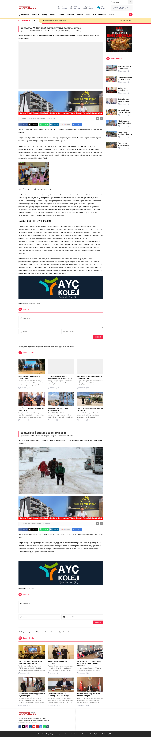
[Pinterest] (37, 726)
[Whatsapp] (44, 726)
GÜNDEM (37, 31)
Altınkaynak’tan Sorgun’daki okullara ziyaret (58, 409)
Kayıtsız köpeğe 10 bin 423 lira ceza (125, 78)
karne (26, 303)
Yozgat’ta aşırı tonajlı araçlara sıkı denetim (125, 134)
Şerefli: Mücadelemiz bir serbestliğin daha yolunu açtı (58, 695)
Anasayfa (25, 31)
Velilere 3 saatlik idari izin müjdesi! (124, 111)
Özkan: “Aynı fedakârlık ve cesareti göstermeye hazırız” (60, 21)
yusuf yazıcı (36, 303)
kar (26, 588)
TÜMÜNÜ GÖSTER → (126, 20)
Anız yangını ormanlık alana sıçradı (123, 145)
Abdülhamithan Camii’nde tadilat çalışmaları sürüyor (125, 123)
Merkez (42, 31)
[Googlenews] (40, 726)
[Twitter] (23, 726)
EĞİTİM (32, 31)
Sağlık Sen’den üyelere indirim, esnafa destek (124, 101)
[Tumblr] (47, 726)
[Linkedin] (30, 726)
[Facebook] (19, 726)
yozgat (31, 303)
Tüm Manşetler (49, 31)
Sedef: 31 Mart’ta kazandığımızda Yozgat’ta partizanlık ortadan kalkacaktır (89, 663)
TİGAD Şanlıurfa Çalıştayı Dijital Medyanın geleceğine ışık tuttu (30, 662)
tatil (29, 588)
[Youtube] (33, 726)
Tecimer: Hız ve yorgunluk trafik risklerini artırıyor (88, 695)
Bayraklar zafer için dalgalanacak (125, 67)
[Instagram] (26, 726)
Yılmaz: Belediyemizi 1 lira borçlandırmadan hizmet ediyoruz (60, 377)
